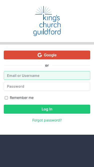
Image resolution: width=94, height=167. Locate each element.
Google (50, 55)
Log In (47, 109)
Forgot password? (47, 120)
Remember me (22, 97)
